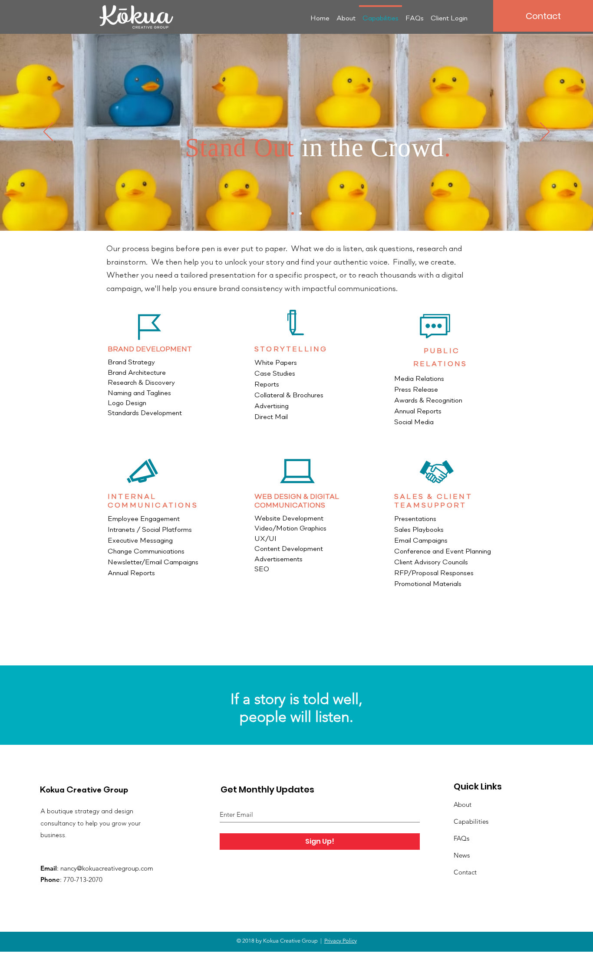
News (462, 855)
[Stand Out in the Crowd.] (300, 213)
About (462, 804)
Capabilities (471, 821)
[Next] (545, 132)
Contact (465, 872)
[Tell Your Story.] (292, 213)
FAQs (461, 838)
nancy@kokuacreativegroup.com (106, 868)
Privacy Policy (340, 940)
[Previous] (48, 132)
